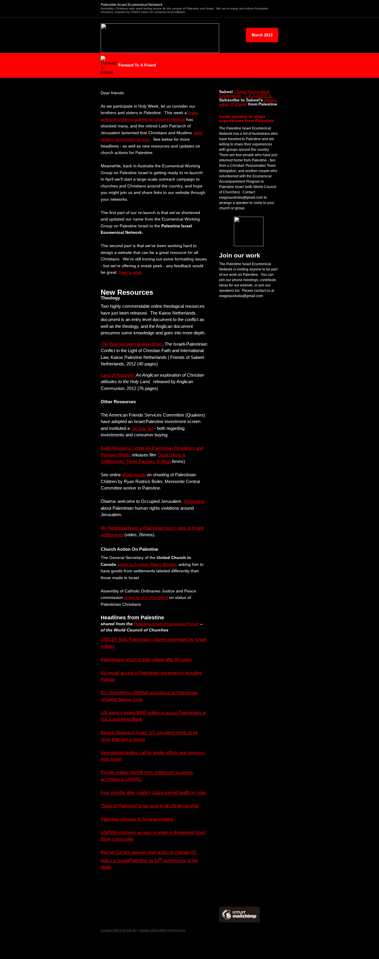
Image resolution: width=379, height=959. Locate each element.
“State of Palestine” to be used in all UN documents (150, 805)
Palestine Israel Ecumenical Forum (166, 623)
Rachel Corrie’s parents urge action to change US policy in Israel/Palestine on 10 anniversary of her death (149, 859)
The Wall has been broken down (131, 343)
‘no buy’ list (142, 428)
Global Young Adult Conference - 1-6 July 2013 (244, 93)
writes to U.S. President (146, 597)
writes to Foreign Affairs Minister (147, 564)
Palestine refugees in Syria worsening (137, 819)
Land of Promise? (118, 375)
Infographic (194, 501)
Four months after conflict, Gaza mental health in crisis (153, 792)
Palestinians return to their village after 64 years (146, 659)
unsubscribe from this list (118, 930)
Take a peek (130, 272)
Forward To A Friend (137, 65)
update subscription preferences (162, 930)
